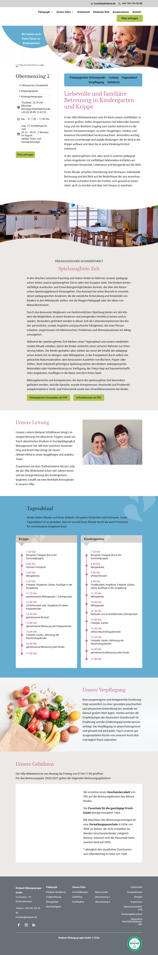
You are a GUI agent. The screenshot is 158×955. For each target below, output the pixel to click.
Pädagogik (44, 12)
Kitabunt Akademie (56, 892)
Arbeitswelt (83, 12)
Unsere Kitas (63, 12)
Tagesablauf (129, 78)
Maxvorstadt (101, 892)
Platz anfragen (130, 18)
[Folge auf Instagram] (26, 925)
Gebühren (113, 82)
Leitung (113, 78)
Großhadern (78, 901)
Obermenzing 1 (102, 897)
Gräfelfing (77, 897)
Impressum (136, 901)
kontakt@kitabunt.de (26, 917)
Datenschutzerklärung (133, 908)
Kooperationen (121, 12)
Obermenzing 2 (102, 901)
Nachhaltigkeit (53, 906)
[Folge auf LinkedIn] (34, 925)
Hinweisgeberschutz (131, 914)
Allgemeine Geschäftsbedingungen (132, 922)
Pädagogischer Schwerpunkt (87, 78)
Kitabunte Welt (101, 12)
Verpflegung (96, 82)
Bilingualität (52, 901)
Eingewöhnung (53, 897)
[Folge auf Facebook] (19, 925)
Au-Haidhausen (80, 892)
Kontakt (137, 12)
